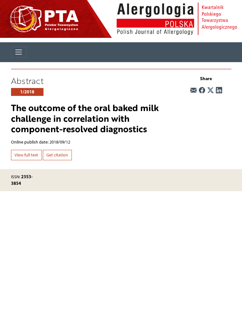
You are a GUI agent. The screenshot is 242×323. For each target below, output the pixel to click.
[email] (193, 90)
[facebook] (202, 90)
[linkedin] (219, 90)
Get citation (57, 155)
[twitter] (210, 90)
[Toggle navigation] (18, 52)
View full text (26, 155)
